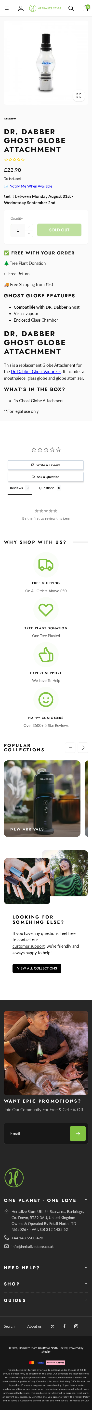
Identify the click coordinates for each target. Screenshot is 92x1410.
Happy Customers (46, 718)
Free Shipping (46, 583)
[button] (7, 8)
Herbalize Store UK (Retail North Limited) (43, 1347)
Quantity (17, 218)
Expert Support (46, 673)
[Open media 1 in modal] (46, 63)
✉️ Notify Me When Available (28, 186)
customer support (29, 946)
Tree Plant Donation (46, 628)
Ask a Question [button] (48, 477)
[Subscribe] (78, 1133)
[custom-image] (14, 1186)
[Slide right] (83, 748)
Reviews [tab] (16, 488)
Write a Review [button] (48, 465)
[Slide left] (70, 748)
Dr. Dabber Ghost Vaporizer (36, 371)
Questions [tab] (46, 488)
